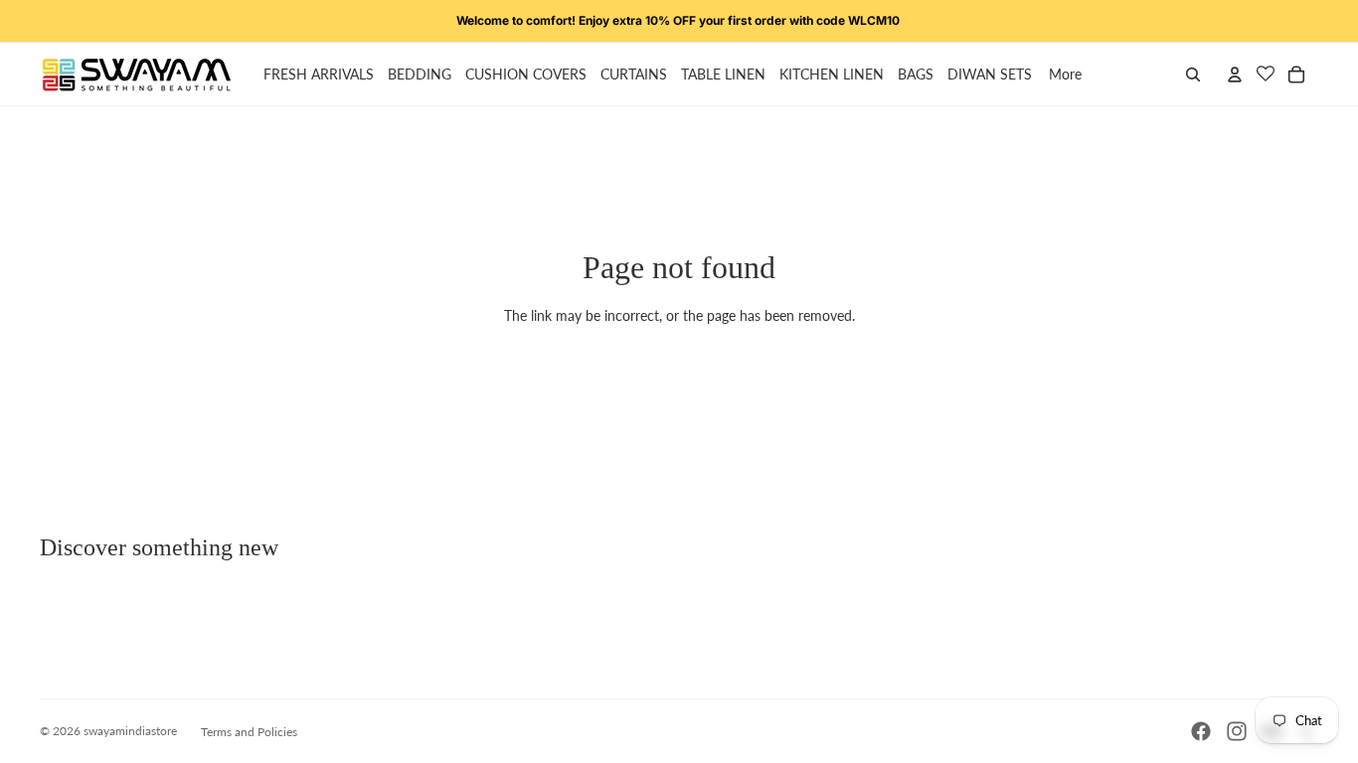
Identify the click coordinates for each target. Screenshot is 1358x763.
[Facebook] (1201, 731)
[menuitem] (1065, 74)
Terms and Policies (249, 731)
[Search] (1193, 74)
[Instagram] (1237, 731)
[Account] (1235, 74)
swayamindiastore (130, 730)
